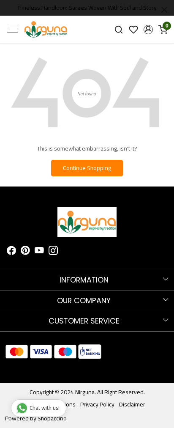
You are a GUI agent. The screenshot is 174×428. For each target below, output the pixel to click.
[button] (148, 29)
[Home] (46, 29)
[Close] (164, 9)
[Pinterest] (25, 251)
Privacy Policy (97, 404)
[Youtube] (39, 251)
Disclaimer (132, 404)
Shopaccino (52, 418)
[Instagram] (53, 251)
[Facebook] (11, 251)
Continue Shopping (87, 167)
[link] (118, 29)
